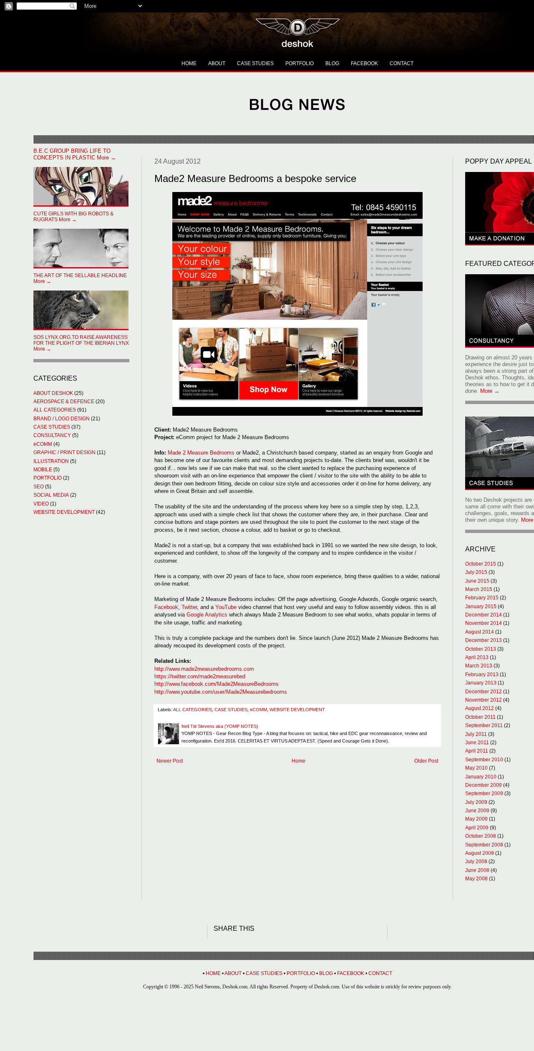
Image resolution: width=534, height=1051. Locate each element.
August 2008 (479, 853)
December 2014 (483, 615)
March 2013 (478, 666)
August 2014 (479, 632)
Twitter (189, 607)
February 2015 (482, 598)
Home (298, 761)
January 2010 (480, 777)
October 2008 (480, 836)
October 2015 (480, 564)
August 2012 (479, 708)
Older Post (426, 761)
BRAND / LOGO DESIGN (61, 419)
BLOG (332, 63)
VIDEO (41, 504)
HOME (188, 63)
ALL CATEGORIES (192, 709)
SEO (38, 487)
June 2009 (477, 811)
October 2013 (480, 649)
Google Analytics (207, 614)
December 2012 (483, 692)
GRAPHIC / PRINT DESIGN (64, 452)
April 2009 (477, 828)
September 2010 (484, 760)
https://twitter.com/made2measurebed (199, 676)
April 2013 (477, 657)
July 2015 (476, 572)
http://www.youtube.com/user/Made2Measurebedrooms (220, 692)
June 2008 (477, 870)
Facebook (166, 607)
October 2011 (480, 717)
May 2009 (476, 819)
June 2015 (477, 581)
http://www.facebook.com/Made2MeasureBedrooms (216, 684)
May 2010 (476, 768)
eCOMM (258, 709)
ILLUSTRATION (51, 461)
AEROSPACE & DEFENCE (63, 401)
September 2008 (484, 845)
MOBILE (42, 469)
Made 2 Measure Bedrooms (201, 453)
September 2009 (484, 793)
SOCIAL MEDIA (51, 495)
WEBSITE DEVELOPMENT (297, 709)
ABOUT (216, 63)
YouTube (226, 607)
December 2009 (483, 785)
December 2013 (483, 640)
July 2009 (476, 802)
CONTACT (401, 63)
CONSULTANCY (52, 435)
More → (74, 154)
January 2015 (480, 606)
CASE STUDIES (255, 63)
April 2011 (476, 751)
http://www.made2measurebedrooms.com (204, 669)
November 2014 (483, 623)
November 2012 (483, 700)
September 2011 (484, 725)
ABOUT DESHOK (53, 393)
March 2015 (478, 589)
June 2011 (477, 742)
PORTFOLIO (299, 63)
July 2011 (476, 734)
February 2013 (482, 674)
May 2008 (476, 879)
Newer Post (169, 761)
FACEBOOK (364, 63)
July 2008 (476, 861)
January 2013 (480, 683)
